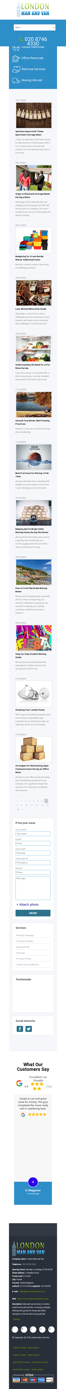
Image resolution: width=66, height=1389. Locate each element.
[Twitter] (24, 1329)
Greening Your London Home (30, 710)
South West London (21, 1369)
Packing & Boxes (24, 941)
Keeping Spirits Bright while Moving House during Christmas (31, 531)
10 (26, 805)
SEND (33, 913)
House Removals (32, 47)
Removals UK (22, 947)
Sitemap (16, 1319)
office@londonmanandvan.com (32, 1291)
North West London (21, 1362)
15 (18, 809)
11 (31, 805)
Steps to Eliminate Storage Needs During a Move (32, 195)
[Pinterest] (51, 1329)
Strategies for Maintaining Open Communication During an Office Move (32, 769)
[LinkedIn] (42, 1329)
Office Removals (32, 58)
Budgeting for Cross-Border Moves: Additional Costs (29, 258)
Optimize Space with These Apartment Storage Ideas (29, 133)
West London (37, 1369)
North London (34, 1355)
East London (33, 1348)
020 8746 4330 (36, 41)
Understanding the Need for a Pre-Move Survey (32, 366)
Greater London (19, 1355)
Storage (20, 953)
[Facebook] (15, 1329)
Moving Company (25, 935)
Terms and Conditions (27, 964)
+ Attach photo (27, 904)
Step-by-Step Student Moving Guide (30, 656)
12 (37, 805)
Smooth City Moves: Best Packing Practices (32, 422)
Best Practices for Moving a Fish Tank (32, 475)
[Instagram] (33, 1329)
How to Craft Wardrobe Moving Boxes (31, 590)
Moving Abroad (31, 80)
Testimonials (23, 979)
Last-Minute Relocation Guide (30, 309)
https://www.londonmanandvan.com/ (33, 1299)
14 (47, 805)
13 (42, 805)
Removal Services (33, 69)
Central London (19, 1348)
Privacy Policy (23, 959)
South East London (39, 1362)
